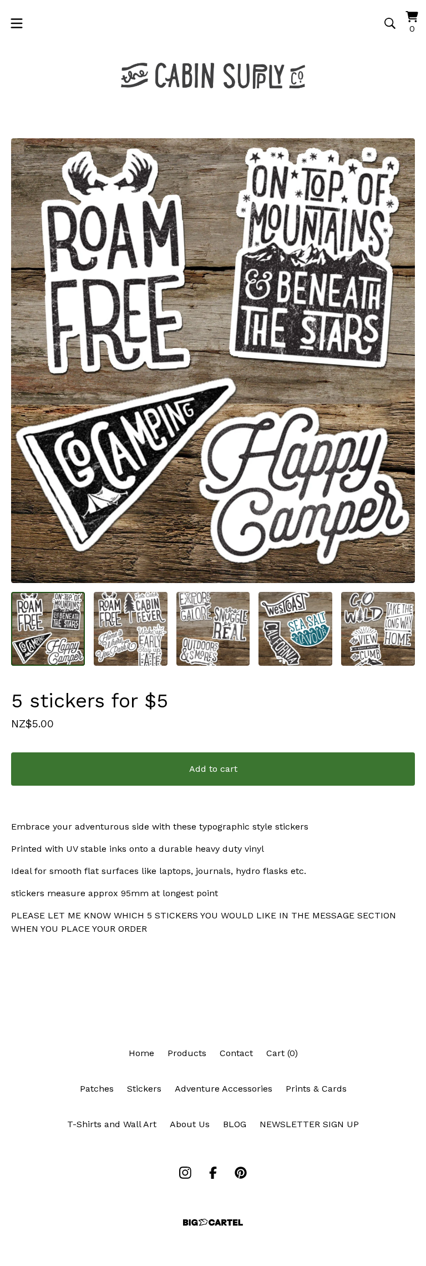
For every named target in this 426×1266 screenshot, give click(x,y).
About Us (190, 1124)
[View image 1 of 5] (48, 629)
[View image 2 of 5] (131, 629)
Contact (236, 1053)
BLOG (234, 1124)
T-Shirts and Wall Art (111, 1124)
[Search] (390, 23)
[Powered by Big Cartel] (213, 1222)
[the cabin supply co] (213, 76)
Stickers (144, 1088)
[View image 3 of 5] (213, 629)
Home (141, 1053)
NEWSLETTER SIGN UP (309, 1124)
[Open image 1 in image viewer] (213, 360)
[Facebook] (213, 1172)
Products (187, 1053)
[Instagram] (185, 1172)
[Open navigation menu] (17, 23)
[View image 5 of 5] (378, 629)
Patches (97, 1088)
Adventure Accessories (223, 1088)
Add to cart (213, 768)
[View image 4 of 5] (295, 629)
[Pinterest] (240, 1172)
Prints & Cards (316, 1088)
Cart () (282, 1053)
